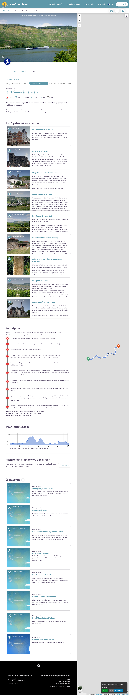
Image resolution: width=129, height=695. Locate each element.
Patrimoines (16, 11)
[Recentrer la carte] (79, 25)
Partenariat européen (56, 4)
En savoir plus (118, 690)
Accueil (10, 72)
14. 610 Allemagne (26, 72)
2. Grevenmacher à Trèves (18, 83)
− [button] (79, 18)
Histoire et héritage (74, 4)
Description (25, 11)
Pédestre (16, 72)
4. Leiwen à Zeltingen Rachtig (60, 83)
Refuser (111, 690)
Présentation (7, 11)
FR (112, 4)
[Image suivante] (74, 37)
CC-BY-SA (126, 694)
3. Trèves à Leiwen (36, 83)
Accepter (105, 690)
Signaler (64, 499)
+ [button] (79, 15)
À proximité (34, 11)
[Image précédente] (3, 37)
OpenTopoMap (120, 694)
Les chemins (89, 4)
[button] (79, 20)
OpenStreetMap (98, 694)
